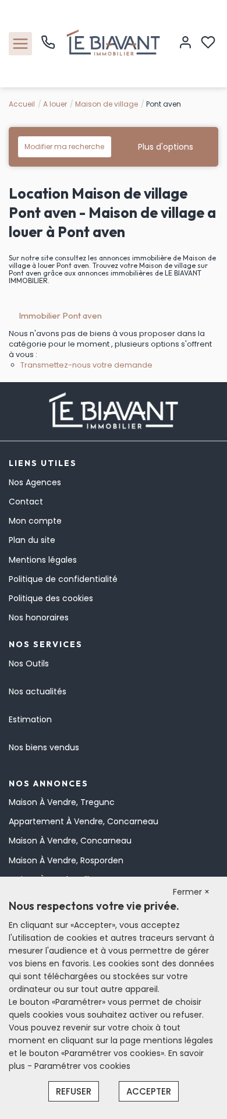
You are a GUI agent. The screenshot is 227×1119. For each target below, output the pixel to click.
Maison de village (106, 104)
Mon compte (35, 521)
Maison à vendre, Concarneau (70, 840)
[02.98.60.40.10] (48, 46)
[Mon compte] (185, 43)
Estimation (30, 719)
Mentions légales (43, 560)
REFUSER (73, 1091)
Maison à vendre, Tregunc (62, 802)
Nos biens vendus (44, 747)
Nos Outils (29, 663)
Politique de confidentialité (63, 579)
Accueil (22, 104)
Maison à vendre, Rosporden (66, 860)
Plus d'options (165, 147)
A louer (55, 104)
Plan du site (32, 540)
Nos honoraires (39, 617)
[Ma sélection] (208, 43)
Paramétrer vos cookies (82, 1066)
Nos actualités (37, 691)
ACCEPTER (148, 1091)
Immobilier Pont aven (60, 315)
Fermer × (191, 892)
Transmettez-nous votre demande (86, 364)
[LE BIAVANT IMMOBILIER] (113, 43)
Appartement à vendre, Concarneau (83, 821)
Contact (26, 501)
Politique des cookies (51, 598)
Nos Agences (35, 482)
